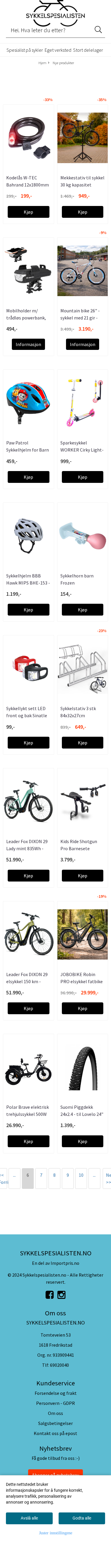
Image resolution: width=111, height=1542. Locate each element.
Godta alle (82, 1518)
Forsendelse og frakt (56, 1393)
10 (81, 1175)
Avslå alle (29, 1518)
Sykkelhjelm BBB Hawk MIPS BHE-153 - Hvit (28, 583)
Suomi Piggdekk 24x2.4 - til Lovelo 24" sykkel (81, 1114)
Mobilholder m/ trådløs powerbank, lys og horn (26, 318)
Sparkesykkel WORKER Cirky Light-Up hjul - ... (82, 450)
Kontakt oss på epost (55, 1433)
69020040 (59, 1365)
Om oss (55, 1413)
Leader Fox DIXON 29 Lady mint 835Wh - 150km (27, 848)
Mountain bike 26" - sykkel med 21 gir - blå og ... (80, 318)
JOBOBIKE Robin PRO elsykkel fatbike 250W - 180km (81, 981)
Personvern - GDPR (55, 1403)
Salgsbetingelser (55, 1423)
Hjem (42, 62)
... (14, 1175)
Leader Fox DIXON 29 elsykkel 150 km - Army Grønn (27, 981)
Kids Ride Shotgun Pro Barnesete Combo (78, 848)
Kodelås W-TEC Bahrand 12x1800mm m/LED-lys (27, 185)
